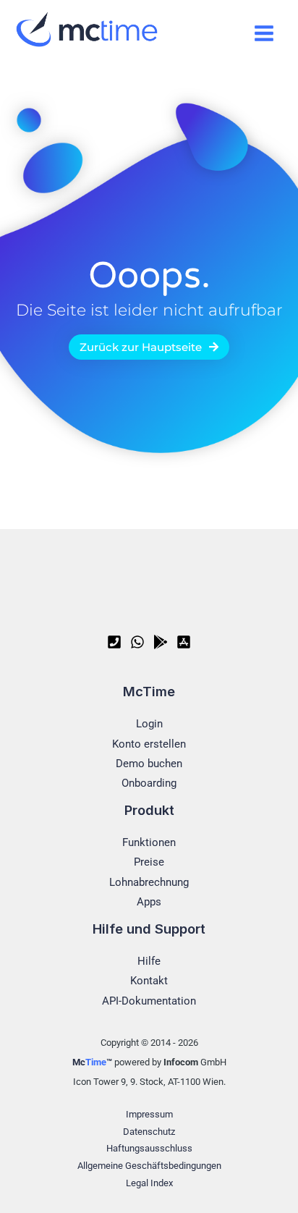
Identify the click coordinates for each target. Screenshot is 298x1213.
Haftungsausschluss (149, 1148)
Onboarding (149, 783)
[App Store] (183, 642)
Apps (149, 901)
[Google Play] (160, 642)
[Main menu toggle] (264, 33)
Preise (149, 861)
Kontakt (149, 980)
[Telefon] (114, 642)
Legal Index (149, 1183)
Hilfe (149, 961)
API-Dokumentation (149, 1000)
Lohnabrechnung (149, 882)
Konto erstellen (149, 744)
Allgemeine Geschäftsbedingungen (149, 1165)
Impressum (149, 1114)
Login (149, 723)
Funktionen (149, 842)
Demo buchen (149, 763)
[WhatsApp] (137, 642)
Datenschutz (149, 1131)
